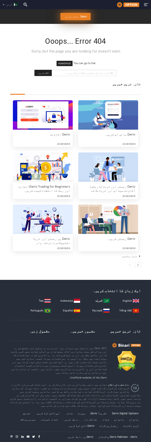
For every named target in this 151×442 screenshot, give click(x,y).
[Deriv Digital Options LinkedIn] (24, 437)
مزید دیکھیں (130, 256)
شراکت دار (90, 419)
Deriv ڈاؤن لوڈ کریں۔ (81, 425)
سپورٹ (81, 413)
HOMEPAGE (64, 63)
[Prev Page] (130, 265)
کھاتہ (105, 419)
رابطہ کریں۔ (71, 419)
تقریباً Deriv (98, 413)
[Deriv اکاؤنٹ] (43, 115)
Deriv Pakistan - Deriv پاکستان (118, 437)
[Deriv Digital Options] (126, 348)
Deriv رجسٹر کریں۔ (75, 16)
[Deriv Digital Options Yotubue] (29, 437)
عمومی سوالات (28, 419)
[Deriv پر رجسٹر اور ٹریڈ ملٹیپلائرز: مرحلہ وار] (43, 219)
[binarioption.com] (127, 4)
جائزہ (69, 413)
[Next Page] (138, 265)
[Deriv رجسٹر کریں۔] (108, 219)
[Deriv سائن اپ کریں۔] (108, 115)
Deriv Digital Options (125, 413)
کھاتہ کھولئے (49, 419)
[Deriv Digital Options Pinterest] (13, 437)
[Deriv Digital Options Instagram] (18, 437)
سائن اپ (119, 419)
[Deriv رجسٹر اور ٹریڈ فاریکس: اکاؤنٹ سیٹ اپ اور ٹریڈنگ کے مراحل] (108, 167)
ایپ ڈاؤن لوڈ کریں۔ (48, 413)
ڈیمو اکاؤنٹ (131, 425)
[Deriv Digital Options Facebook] (40, 437)
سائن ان (134, 419)
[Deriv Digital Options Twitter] (35, 437)
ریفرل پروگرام (108, 425)
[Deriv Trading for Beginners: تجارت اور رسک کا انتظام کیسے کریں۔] (43, 167)
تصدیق (26, 413)
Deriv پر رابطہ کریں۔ (79, 437)
